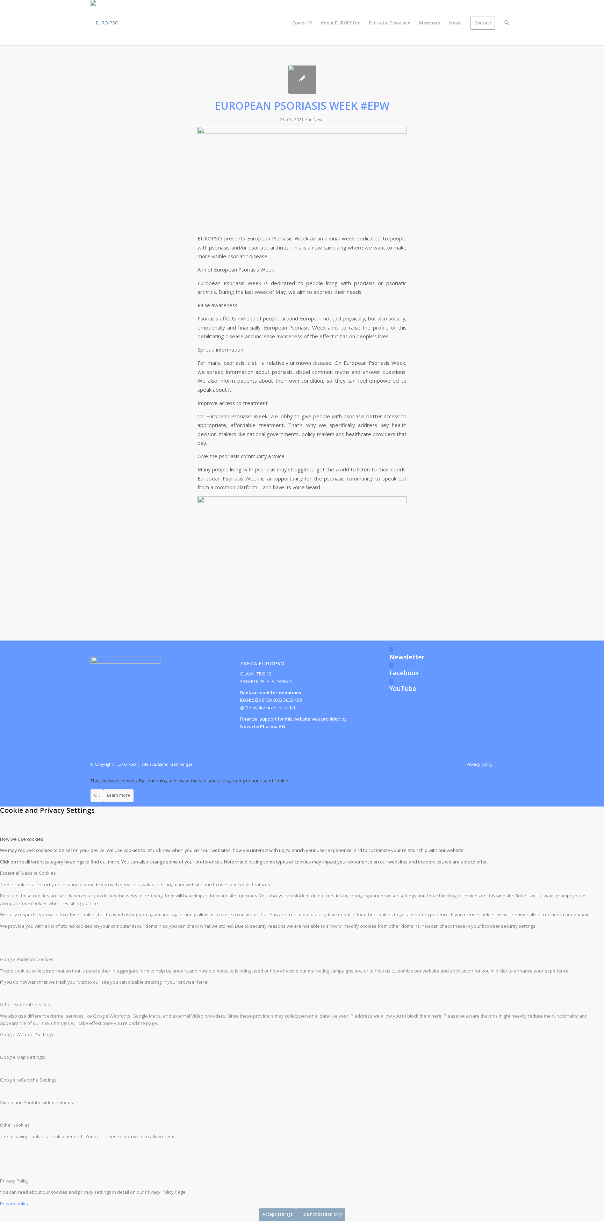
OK (97, 795)
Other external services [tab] (25, 1004)
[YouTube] (391, 681)
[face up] (302, 79)
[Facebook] (391, 665)
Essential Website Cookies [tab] (28, 873)
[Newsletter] (391, 649)
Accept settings (278, 1214)
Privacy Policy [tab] (14, 1181)
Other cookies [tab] (15, 1125)
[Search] (506, 22)
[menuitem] (302, 22)
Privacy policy (14, 1203)
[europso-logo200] (104, 22)
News (319, 120)
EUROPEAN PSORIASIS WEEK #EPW (302, 106)
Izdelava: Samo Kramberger (167, 764)
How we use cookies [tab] (21, 839)
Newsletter (406, 657)
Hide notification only (321, 1214)
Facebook (404, 672)
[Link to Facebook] (508, 764)
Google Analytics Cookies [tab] (26, 959)
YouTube (402, 688)
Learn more (118, 795)
